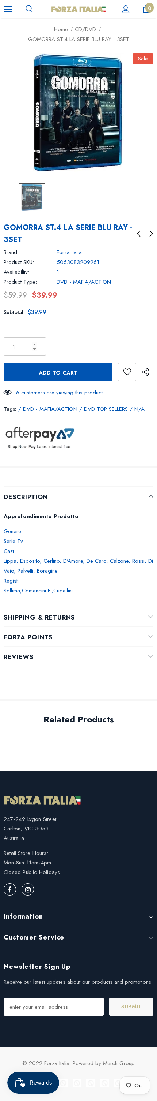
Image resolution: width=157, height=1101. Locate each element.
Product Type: (20, 282)
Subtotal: (14, 312)
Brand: (11, 252)
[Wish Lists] (127, 372)
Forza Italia (69, 252)
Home (61, 29)
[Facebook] (10, 889)
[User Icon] (126, 9)
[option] (78, 112)
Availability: (16, 272)
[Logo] (78, 9)
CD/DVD (85, 29)
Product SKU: (19, 262)
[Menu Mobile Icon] (8, 9)
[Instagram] (28, 889)
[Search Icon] (29, 9)
